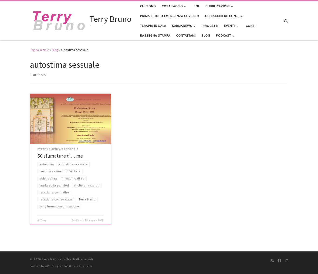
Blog (55, 50)
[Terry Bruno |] (59, 20)
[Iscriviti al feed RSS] (272, 261)
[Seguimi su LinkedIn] (286, 261)
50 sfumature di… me (60, 156)
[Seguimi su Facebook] (279, 261)
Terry (44, 220)
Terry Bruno (50, 259)
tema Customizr (82, 266)
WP (47, 266)
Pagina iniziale (39, 50)
